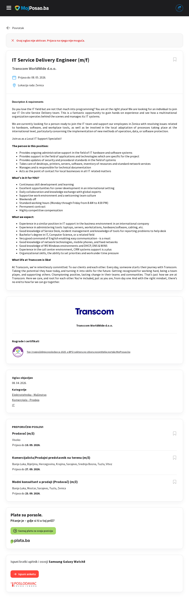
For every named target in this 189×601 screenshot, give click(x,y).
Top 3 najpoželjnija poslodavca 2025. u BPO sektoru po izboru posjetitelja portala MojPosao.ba (78, 352)
